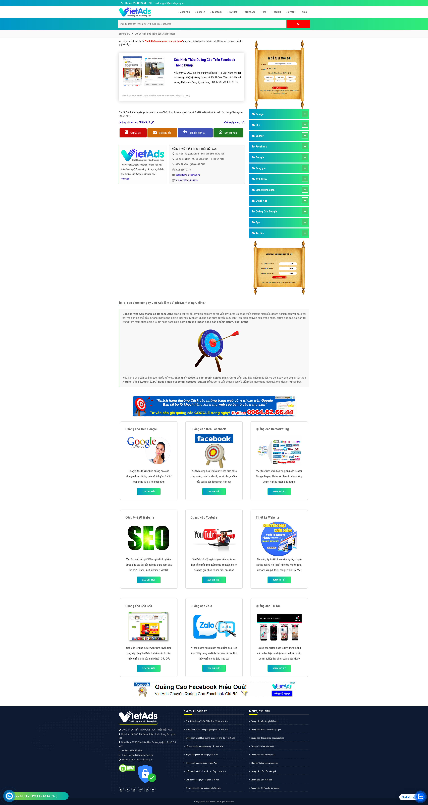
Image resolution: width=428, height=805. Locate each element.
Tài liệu (259, 233)
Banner (233, 12)
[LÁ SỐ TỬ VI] (279, 74)
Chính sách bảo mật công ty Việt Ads (201, 763)
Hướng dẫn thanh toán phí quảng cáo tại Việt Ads (207, 729)
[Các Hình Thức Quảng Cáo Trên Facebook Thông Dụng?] (143, 71)
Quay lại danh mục (137, 122)
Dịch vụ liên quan (265, 190)
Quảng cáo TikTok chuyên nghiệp (265, 788)
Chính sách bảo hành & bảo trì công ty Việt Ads (206, 771)
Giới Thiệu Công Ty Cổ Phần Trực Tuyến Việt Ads (207, 721)
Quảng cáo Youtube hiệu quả (263, 754)
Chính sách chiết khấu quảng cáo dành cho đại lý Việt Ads (210, 738)
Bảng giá (260, 168)
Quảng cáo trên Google (141, 429)
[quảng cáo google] (214, 406)
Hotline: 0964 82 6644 (135, 3)
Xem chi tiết (148, 491)
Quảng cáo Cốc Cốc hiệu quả (263, 771)
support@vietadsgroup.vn (188, 175)
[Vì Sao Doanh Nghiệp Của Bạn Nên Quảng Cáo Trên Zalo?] (214, 627)
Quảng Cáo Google (266, 211)
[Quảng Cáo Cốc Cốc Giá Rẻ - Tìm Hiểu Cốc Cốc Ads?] (149, 627)
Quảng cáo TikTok (268, 606)
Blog (304, 12)
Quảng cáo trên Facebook (208, 429)
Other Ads (250, 12)
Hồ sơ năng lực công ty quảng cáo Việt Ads (204, 746)
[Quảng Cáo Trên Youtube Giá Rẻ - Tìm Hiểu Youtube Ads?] (214, 538)
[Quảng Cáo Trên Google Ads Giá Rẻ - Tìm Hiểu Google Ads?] (148, 450)
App (257, 222)
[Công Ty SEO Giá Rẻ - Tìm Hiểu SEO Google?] (148, 538)
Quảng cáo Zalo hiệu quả (261, 779)
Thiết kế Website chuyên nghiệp (264, 763)
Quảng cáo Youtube (204, 517)
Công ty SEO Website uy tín (262, 746)
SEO (264, 12)
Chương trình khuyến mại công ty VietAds (203, 788)
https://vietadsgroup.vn (187, 180)
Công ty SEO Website (139, 517)
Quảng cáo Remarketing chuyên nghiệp (267, 738)
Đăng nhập (180, 96)
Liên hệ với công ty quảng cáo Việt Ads (202, 779)
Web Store (261, 179)
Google (201, 12)
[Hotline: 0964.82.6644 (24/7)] (9, 796)
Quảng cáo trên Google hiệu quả (265, 721)
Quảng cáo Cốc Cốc (138, 606)
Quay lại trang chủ (235, 122)
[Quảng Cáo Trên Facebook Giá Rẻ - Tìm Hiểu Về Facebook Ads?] (214, 450)
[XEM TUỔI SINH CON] (279, 267)
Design (277, 12)
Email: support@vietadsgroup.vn (168, 3)
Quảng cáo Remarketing (272, 429)
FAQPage (125, 178)
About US (185, 12)
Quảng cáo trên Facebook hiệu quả (266, 729)
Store (291, 12)
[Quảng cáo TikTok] (279, 627)
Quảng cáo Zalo (201, 606)
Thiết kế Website (267, 517)
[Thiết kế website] (279, 538)
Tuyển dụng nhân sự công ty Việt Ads (202, 754)
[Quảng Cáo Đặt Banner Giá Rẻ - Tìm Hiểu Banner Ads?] (279, 450)
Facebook (217, 12)
